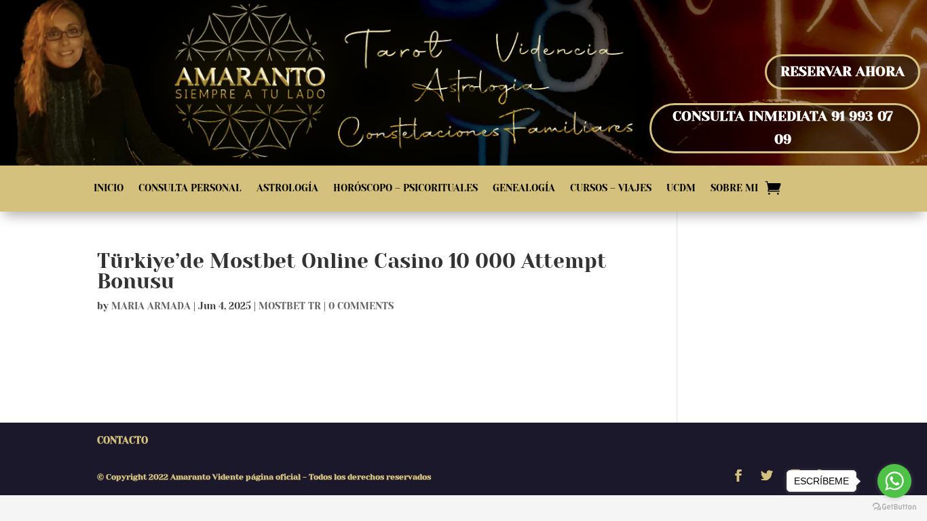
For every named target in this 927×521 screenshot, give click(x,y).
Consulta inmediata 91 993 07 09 (783, 128)
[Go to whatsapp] (894, 481)
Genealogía (524, 188)
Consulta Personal (190, 188)
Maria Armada (151, 306)
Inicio (109, 188)
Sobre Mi (734, 188)
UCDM (681, 188)
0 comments (361, 306)
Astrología (287, 188)
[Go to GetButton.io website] (894, 507)
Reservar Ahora (842, 71)
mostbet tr (290, 306)
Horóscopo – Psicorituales (405, 188)
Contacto (122, 440)
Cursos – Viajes (610, 188)
